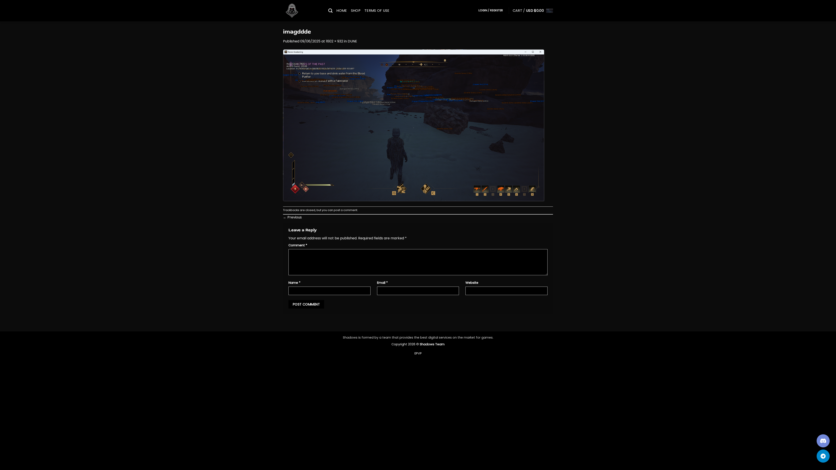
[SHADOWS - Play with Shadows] (302, 10)
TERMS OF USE (376, 10)
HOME (341, 10)
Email (382, 282)
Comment (297, 245)
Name (294, 282)
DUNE (352, 41)
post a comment (345, 210)
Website (471, 282)
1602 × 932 (334, 41)
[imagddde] (413, 125)
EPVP (418, 353)
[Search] (330, 10)
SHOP (356, 10)
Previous (292, 217)
